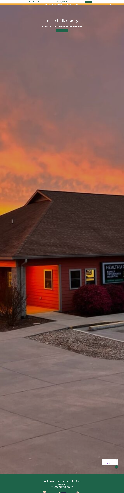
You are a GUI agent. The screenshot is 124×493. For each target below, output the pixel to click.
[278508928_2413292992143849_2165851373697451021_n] (95, 3)
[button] (116, 466)
